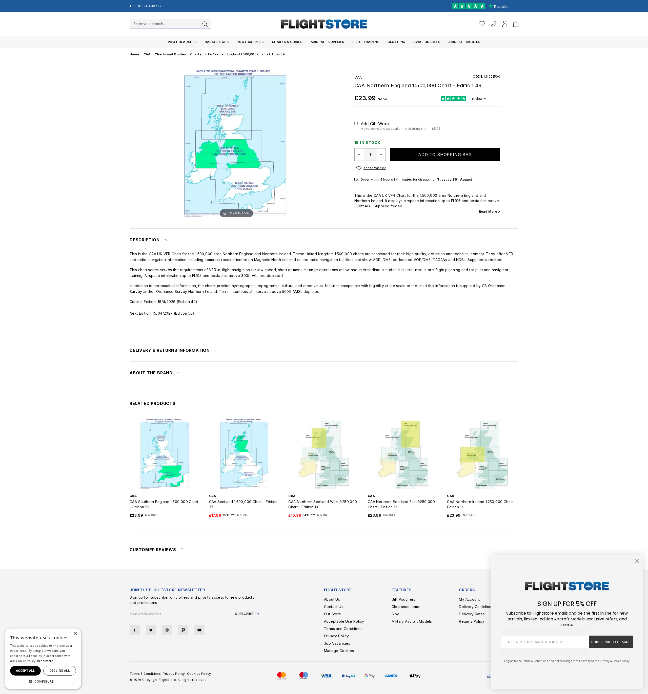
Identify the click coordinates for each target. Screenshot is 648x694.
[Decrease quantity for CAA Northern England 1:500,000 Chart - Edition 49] (359, 154)
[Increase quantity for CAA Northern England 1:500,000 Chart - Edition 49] (381, 154)
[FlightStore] (324, 24)
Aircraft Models (464, 42)
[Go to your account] (504, 24)
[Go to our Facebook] (135, 630)
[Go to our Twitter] (151, 630)
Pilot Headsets (182, 42)
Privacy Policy (336, 636)
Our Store (332, 614)
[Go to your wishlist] (482, 24)
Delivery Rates (472, 614)
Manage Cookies (339, 650)
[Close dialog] (637, 561)
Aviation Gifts (426, 42)
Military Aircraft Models (412, 621)
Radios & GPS (217, 42)
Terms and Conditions (343, 628)
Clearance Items (406, 606)
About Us (332, 599)
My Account (469, 599)
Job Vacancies (337, 643)
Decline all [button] (59, 670)
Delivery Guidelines (476, 606)
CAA (358, 77)
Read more (45, 661)
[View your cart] (515, 24)
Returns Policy (471, 621)
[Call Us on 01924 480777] (493, 24)
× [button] (75, 634)
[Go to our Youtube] (199, 630)
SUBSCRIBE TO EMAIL (610, 641)
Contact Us (333, 606)
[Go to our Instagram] (167, 630)
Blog (396, 614)
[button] (43, 681)
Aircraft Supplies (327, 42)
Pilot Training (365, 42)
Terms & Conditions (145, 674)
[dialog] (43, 658)
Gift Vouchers (403, 599)
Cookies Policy (199, 674)
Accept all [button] (25, 670)
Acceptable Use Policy (344, 621)
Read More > (489, 211)
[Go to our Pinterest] (183, 630)
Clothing (396, 42)
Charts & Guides (287, 42)
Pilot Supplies (250, 42)
